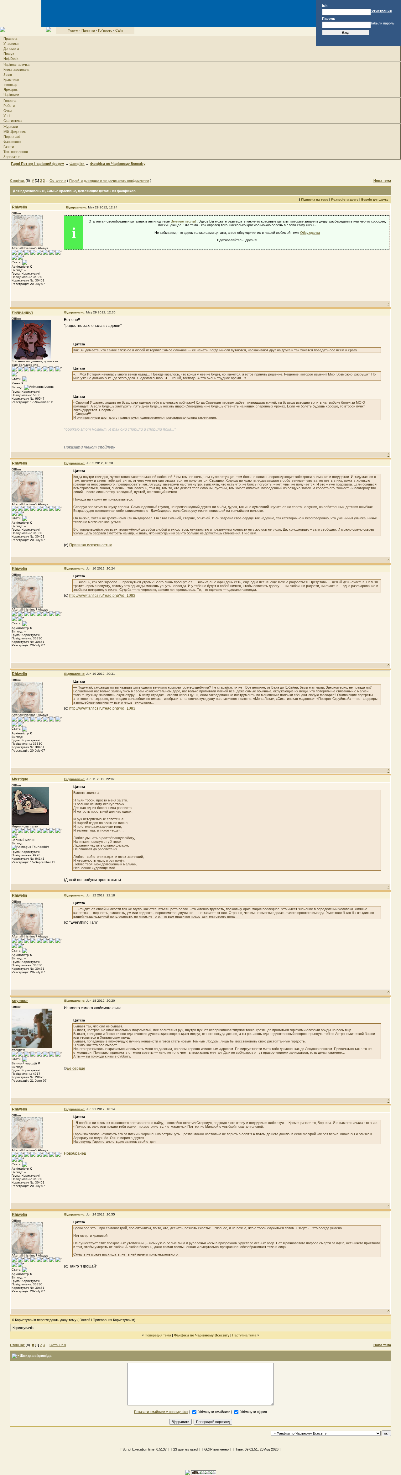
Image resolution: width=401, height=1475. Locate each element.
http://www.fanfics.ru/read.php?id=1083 (102, 595)
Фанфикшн (12, 142)
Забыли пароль (382, 23)
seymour (20, 1001)
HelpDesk (10, 58)
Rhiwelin (19, 207)
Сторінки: (17, 180)
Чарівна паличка (16, 64)
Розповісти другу (344, 199)
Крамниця (11, 79)
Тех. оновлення (15, 152)
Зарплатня (11, 157)
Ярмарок (10, 90)
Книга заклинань (16, 69)
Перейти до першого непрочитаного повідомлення (109, 180)
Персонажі (11, 137)
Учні (6, 116)
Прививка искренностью (90, 545)
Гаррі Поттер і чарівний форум (37, 163)
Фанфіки (77, 163)
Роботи (9, 106)
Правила (10, 38)
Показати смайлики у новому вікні (161, 1412)
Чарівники (11, 95)
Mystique (20, 779)
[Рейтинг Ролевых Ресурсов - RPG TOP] (203, 1472)
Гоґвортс (105, 30)
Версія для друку (374, 199)
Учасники (10, 43)
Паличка (88, 30)
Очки (7, 111)
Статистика (12, 121)
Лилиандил (22, 312)
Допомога (11, 48)
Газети (8, 147)
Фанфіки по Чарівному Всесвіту (117, 163)
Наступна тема (244, 1335)
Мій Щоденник (14, 132)
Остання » (57, 180)
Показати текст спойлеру (89, 447)
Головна (9, 100)
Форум (73, 30)
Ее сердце (76, 1068)
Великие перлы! (183, 221)
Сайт (119, 30)
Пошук (8, 53)
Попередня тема (158, 1335)
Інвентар (10, 85)
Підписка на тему (314, 199)
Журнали (10, 127)
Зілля (7, 74)
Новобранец (75, 1153)
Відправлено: (76, 207)
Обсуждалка (310, 232)
